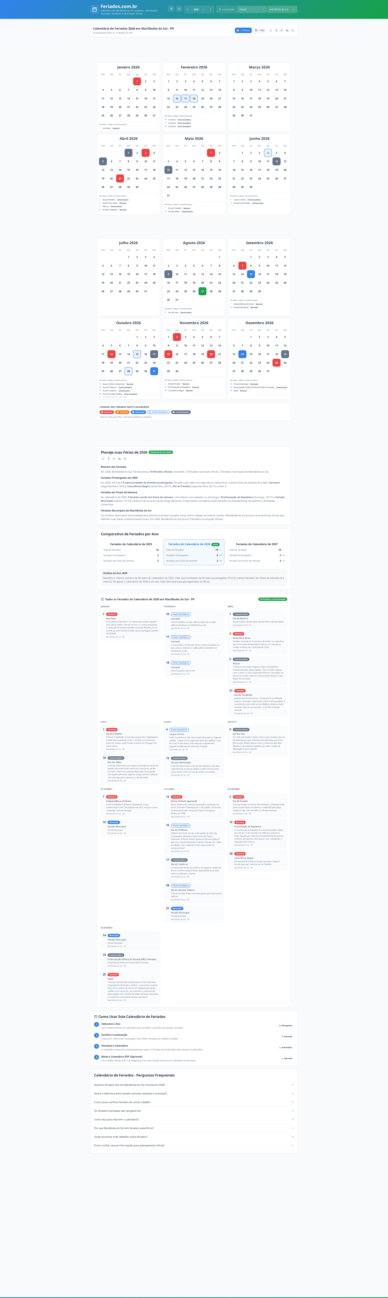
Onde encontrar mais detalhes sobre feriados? (121, 1136)
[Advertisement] (195, 51)
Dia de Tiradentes (110, 209)
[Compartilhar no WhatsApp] (270, 30)
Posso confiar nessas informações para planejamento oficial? (129, 1145)
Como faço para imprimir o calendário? (116, 1119)
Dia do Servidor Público (112, 394)
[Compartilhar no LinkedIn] (287, 30)
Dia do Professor (110, 387)
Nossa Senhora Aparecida (114, 384)
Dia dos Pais (173, 312)
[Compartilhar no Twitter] (281, 30)
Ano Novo (107, 128)
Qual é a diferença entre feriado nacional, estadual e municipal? (130, 1093)
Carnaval (172, 119)
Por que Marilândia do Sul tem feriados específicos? (124, 1128)
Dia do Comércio (110, 390)
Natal (236, 390)
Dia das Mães (174, 211)
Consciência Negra (176, 390)
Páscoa (106, 206)
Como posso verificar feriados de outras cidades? (122, 1102)
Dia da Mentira (109, 199)
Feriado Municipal (241, 307)
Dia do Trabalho (174, 208)
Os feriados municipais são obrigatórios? (117, 1110)
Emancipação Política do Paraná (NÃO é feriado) (254, 387)
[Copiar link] (292, 30)
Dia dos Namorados (242, 203)
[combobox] (199, 9)
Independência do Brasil (244, 304)
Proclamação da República (179, 387)
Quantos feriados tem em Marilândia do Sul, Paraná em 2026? (129, 1085)
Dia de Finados (174, 384)
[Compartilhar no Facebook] (276, 30)
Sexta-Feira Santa (110, 203)
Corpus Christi (240, 199)
